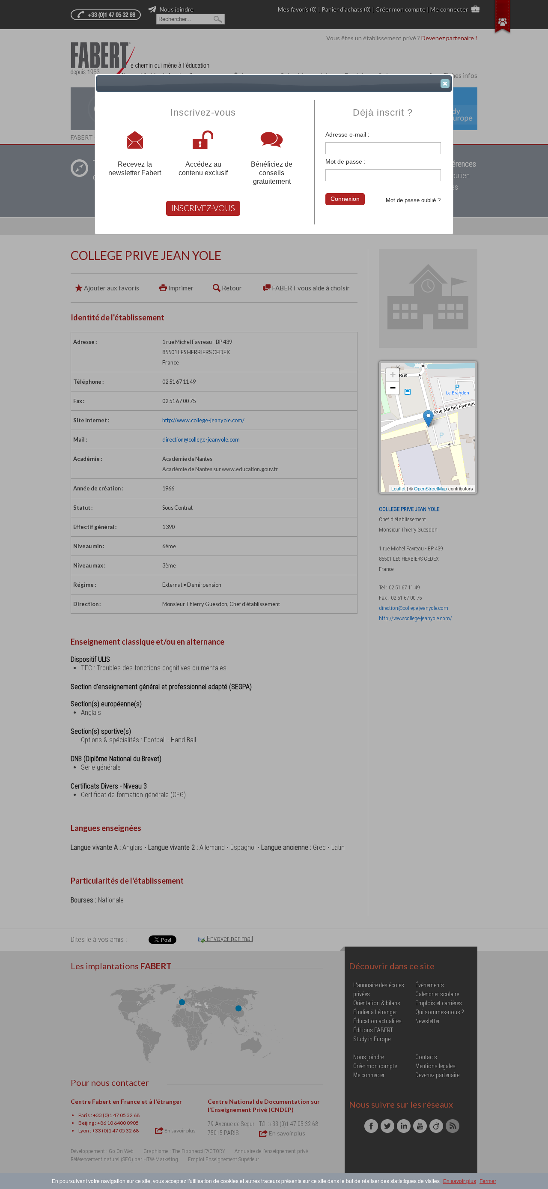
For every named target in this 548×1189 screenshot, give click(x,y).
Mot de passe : (345, 161)
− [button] (393, 387)
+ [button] (393, 374)
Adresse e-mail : (347, 134)
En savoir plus (459, 1180)
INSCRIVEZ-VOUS (203, 208)
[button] (445, 83)
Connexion (345, 198)
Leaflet (398, 488)
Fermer (488, 1180)
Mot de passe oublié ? (413, 200)
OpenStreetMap (430, 488)
